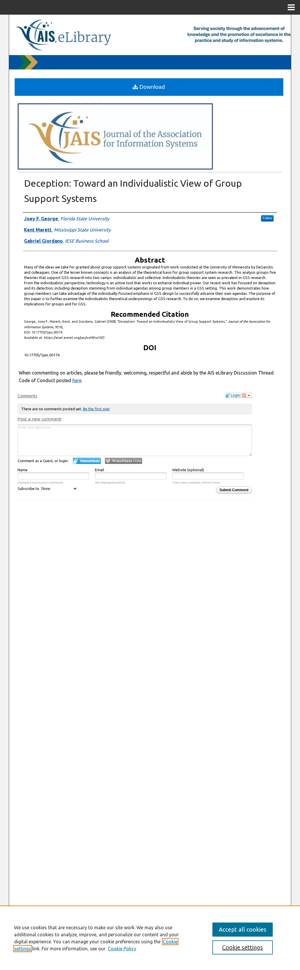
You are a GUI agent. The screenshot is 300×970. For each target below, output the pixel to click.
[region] (150, 938)
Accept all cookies (242, 929)
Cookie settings (242, 947)
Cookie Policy (122, 948)
